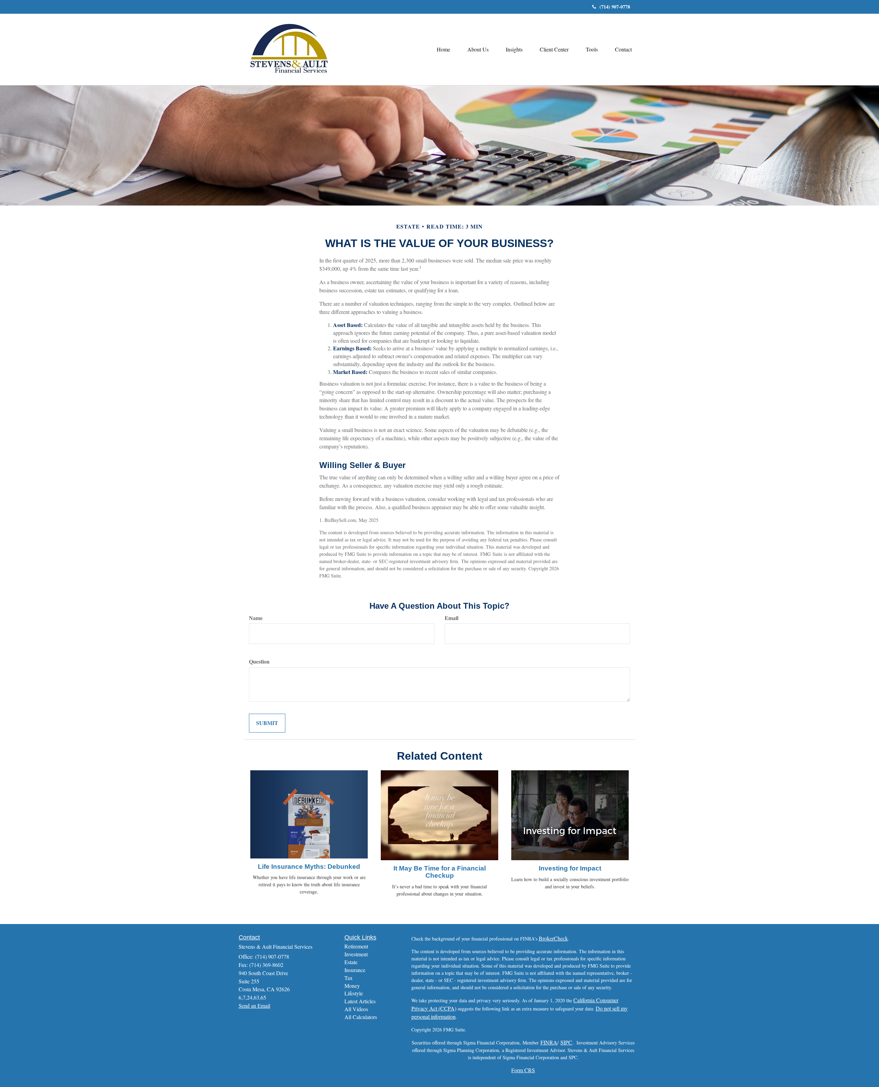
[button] (478, 49)
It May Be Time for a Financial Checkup (439, 872)
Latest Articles (360, 1001)
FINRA (548, 1042)
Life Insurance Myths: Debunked (309, 866)
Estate (350, 962)
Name (256, 618)
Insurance (354, 969)
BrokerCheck (553, 938)
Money (352, 985)
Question (259, 661)
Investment (356, 954)
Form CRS (523, 1070)
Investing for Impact (570, 868)
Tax (348, 977)
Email (451, 618)
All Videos (356, 1009)
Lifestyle (353, 993)
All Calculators (360, 1016)
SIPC (566, 1042)
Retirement (356, 946)
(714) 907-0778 (615, 6)
